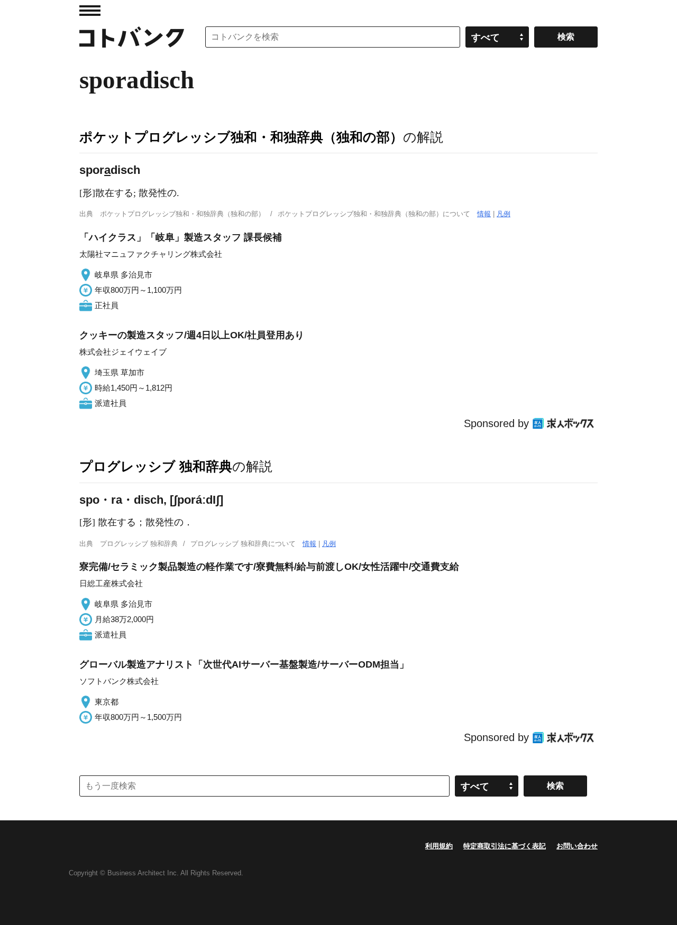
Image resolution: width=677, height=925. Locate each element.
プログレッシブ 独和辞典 (155, 466)
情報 (484, 214)
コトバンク (131, 37)
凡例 (503, 214)
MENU (89, 10)
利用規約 (439, 846)
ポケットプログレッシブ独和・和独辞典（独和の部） (241, 137)
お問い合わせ (577, 846)
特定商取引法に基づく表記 (504, 846)
